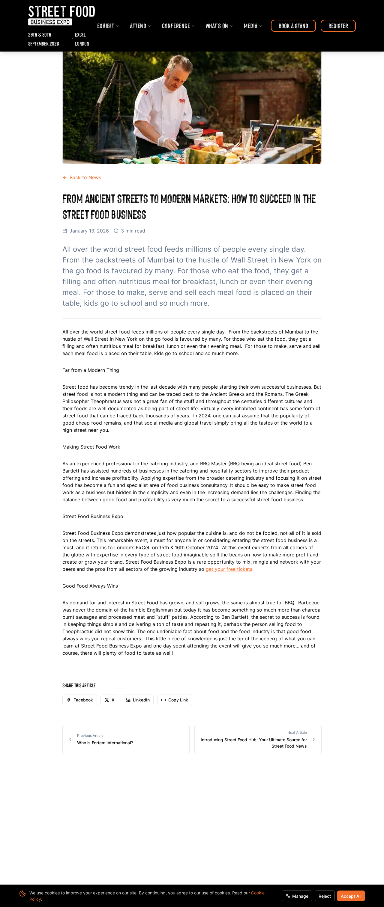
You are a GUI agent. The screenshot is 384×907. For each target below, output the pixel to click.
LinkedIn (141, 699)
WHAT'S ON (217, 25)
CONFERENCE (176, 25)
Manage (300, 896)
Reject (325, 896)
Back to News (85, 177)
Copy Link (178, 699)
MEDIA (251, 25)
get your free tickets (229, 569)
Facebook (83, 699)
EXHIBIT (105, 25)
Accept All (351, 896)
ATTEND (138, 25)
